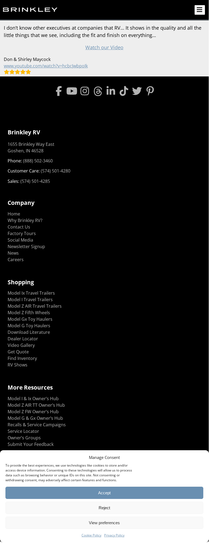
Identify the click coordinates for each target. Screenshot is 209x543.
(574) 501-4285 (35, 181)
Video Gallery (21, 345)
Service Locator (23, 431)
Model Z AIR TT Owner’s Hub (36, 405)
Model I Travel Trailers (30, 300)
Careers (16, 260)
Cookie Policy (91, 535)
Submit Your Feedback (31, 444)
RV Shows (17, 365)
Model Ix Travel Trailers (31, 293)
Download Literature (29, 332)
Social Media (20, 240)
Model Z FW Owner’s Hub (33, 412)
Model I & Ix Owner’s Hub (33, 399)
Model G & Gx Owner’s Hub (35, 418)
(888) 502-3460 (38, 161)
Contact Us (19, 227)
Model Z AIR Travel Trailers (35, 306)
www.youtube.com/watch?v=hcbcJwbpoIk (46, 66)
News (13, 253)
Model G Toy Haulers (29, 326)
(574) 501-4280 (55, 171)
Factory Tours (22, 233)
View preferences (104, 522)
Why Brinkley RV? (25, 220)
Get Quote (18, 352)
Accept (104, 492)
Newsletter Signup (26, 246)
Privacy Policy (114, 535)
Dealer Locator (23, 339)
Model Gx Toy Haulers (30, 319)
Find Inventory (22, 358)
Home (14, 214)
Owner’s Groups (24, 438)
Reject (104, 507)
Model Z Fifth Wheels (29, 313)
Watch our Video (104, 47)
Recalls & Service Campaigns (37, 425)
